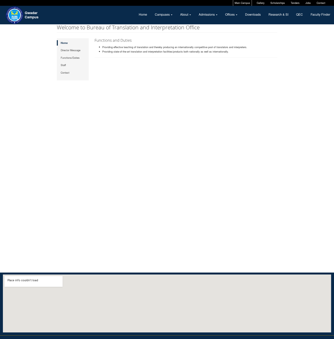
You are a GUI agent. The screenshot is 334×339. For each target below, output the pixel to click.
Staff (63, 65)
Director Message (70, 50)
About (184, 14)
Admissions (207, 14)
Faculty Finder (320, 14)
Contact (321, 3)
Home (143, 14)
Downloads (253, 14)
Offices (230, 14)
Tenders (295, 3)
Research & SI (278, 14)
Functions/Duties (70, 57)
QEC (299, 14)
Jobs (308, 3)
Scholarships (277, 3)
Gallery (261, 3)
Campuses (162, 14)
